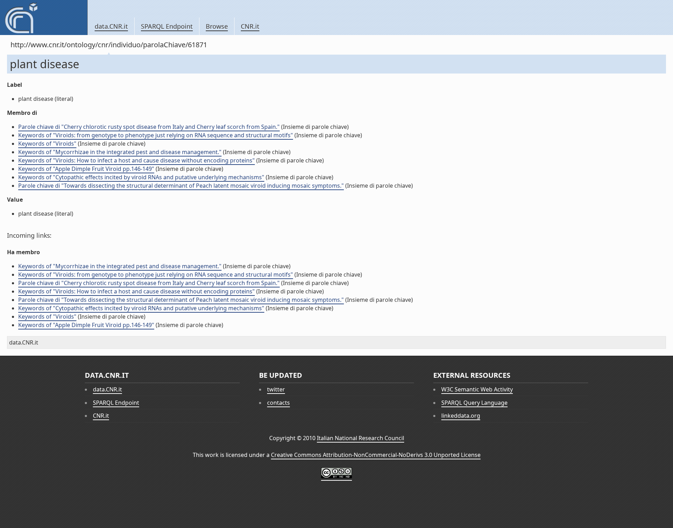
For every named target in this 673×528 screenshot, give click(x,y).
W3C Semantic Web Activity (477, 389)
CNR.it (250, 26)
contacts (278, 403)
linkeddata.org (460, 415)
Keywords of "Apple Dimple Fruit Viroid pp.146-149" (86, 169)
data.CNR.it (111, 26)
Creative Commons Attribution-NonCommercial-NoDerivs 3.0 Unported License (376, 455)
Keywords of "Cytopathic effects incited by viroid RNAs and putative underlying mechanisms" (141, 177)
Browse (217, 26)
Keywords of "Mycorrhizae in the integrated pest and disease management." (120, 152)
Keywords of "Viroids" (47, 143)
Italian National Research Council (360, 438)
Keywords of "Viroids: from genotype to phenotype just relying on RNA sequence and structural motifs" (155, 135)
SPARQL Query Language (474, 403)
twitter (276, 389)
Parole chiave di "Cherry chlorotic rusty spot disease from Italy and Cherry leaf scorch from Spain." (149, 127)
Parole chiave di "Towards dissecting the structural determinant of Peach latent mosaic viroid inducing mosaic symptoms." (181, 185)
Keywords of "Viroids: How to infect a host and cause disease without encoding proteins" (136, 160)
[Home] (43, 17)
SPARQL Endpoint (167, 26)
